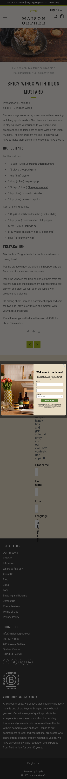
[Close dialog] (64, 365)
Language (38, 394)
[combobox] (49, 396)
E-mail (37, 381)
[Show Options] (61, 396)
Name (37, 388)
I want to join (49, 400)
